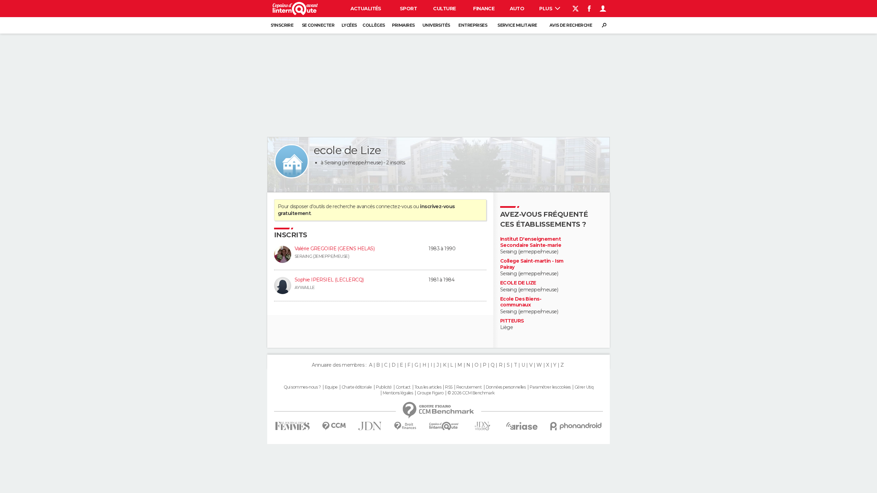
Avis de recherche (570, 25)
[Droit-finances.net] (405, 426)
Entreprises (472, 25)
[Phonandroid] (576, 426)
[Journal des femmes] (292, 426)
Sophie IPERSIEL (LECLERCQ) (329, 280)
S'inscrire (282, 25)
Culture (444, 8)
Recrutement (469, 387)
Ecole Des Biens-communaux (520, 302)
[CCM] (334, 426)
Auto (517, 8)
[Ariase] (522, 426)
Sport (408, 8)
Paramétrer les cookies (550, 387)
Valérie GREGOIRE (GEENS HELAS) (334, 248)
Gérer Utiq (584, 387)
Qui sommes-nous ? (302, 387)
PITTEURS (512, 321)
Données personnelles (506, 387)
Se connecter (318, 25)
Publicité (384, 387)
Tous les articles (428, 387)
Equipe (331, 387)
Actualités (365, 8)
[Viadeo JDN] (482, 426)
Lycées (349, 25)
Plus (546, 8)
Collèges (373, 25)
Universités (436, 25)
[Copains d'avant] (444, 426)
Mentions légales (398, 393)
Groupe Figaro (430, 393)
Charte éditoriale (357, 387)
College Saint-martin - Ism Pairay (531, 264)
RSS (448, 387)
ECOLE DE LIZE (518, 283)
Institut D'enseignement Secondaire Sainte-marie (530, 242)
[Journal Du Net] (370, 426)
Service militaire (517, 25)
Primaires (403, 25)
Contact (403, 387)
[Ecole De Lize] (291, 161)
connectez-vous (394, 206)
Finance (483, 8)
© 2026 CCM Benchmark (471, 393)
